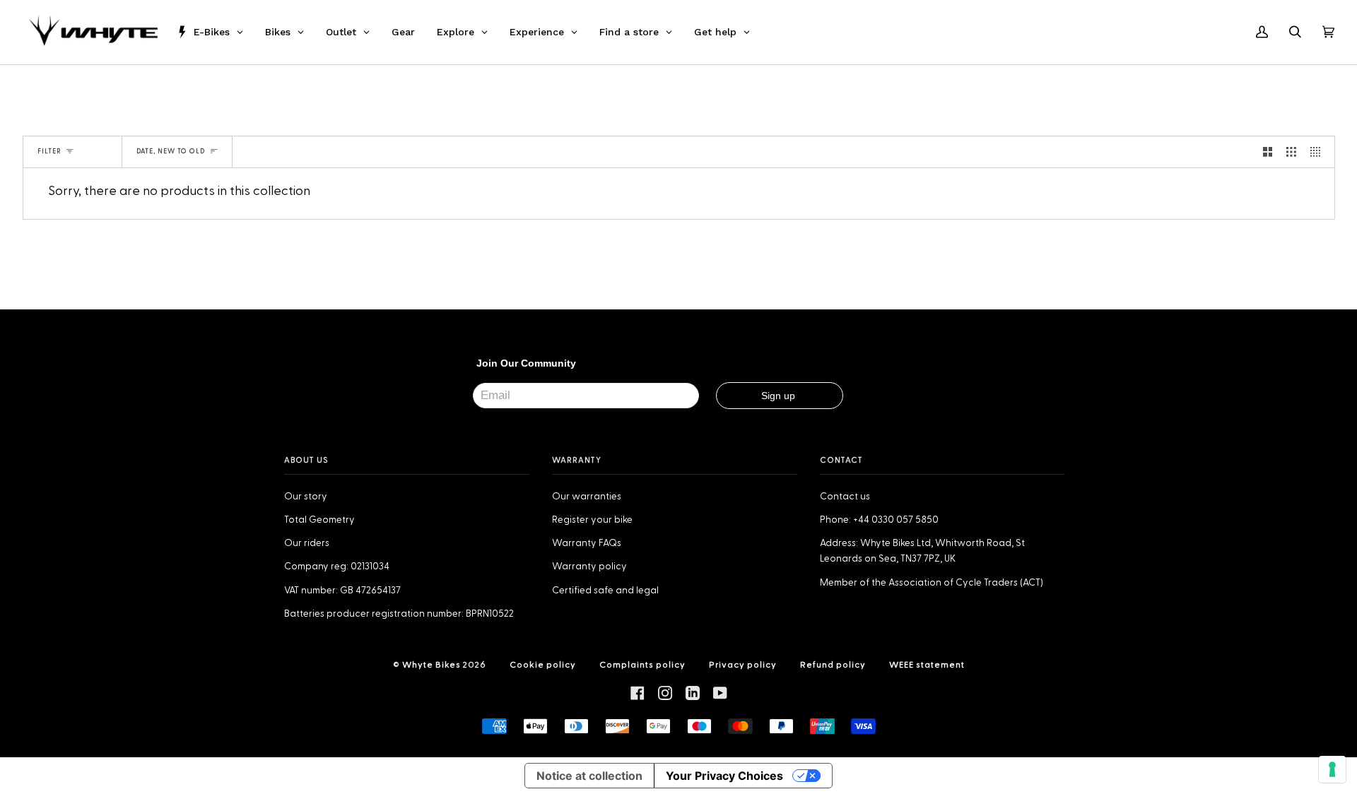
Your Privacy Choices (724, 776)
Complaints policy (642, 664)
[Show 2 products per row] (1268, 151)
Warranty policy (589, 566)
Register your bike (592, 520)
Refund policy (833, 664)
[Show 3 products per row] (1291, 151)
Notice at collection (589, 776)
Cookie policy (543, 664)
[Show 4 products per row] (1318, 151)
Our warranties (586, 497)
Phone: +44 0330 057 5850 (879, 520)
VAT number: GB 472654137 (342, 591)
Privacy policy (743, 664)
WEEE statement (927, 664)
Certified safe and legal (605, 591)
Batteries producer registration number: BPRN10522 (399, 614)
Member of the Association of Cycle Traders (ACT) (931, 583)
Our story (305, 497)
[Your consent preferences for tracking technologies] (1332, 769)
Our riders (306, 543)
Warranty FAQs (586, 543)
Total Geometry (319, 520)
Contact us (845, 497)
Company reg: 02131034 (336, 566)
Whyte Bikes (431, 664)
